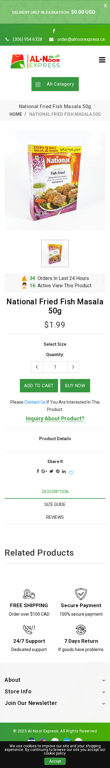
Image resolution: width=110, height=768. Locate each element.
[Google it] (44, 471)
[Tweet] (51, 471)
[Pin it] (58, 471)
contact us (35, 402)
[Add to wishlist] (70, 473)
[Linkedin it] (64, 471)
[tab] (55, 492)
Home (15, 114)
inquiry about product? (55, 418)
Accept (55, 761)
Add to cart (39, 385)
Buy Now (75, 385)
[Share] (38, 471)
